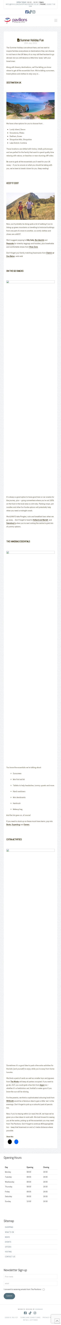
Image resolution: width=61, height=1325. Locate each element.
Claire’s (49, 253)
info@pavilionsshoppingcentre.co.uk (22, 4)
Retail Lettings (30, 1320)
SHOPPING (9, 1227)
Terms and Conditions (30, 1317)
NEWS (7, 1237)
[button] (55, 20)
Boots (8, 824)
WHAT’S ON (9, 1232)
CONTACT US (10, 1256)
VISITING (8, 1251)
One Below (10, 256)
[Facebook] (27, 12)
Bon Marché (39, 240)
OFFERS (8, 1247)
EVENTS (8, 1242)
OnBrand (39, 1309)
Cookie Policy (11, 1317)
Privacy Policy (49, 1317)
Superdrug (16, 824)
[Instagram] (34, 12)
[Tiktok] (30, 12)
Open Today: (22, 2)
